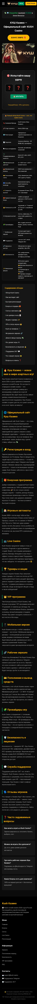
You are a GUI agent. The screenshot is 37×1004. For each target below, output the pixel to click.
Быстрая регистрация (13, 302)
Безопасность (7, 957)
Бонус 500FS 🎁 (18, 38)
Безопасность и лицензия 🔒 (16, 347)
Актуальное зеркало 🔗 (14, 333)
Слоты (4, 932)
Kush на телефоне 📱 (13, 329)
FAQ (3, 964)
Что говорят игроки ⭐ (14, 356)
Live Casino (5, 935)
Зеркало (5, 950)
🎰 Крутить (18, 96)
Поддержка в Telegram (12, 978)
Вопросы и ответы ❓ (13, 360)
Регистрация (31, 3)
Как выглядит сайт (12, 297)
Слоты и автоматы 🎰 (13, 311)
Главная (5, 924)
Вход (21, 3)
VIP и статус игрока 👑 (14, 324)
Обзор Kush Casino (12, 293)
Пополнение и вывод (9, 953)
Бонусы (4, 928)
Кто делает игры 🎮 (13, 342)
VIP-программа (7, 961)
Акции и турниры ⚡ (13, 320)
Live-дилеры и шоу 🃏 (13, 315)
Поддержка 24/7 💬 (13, 351)
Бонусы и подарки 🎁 (13, 306)
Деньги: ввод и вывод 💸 (15, 338)
